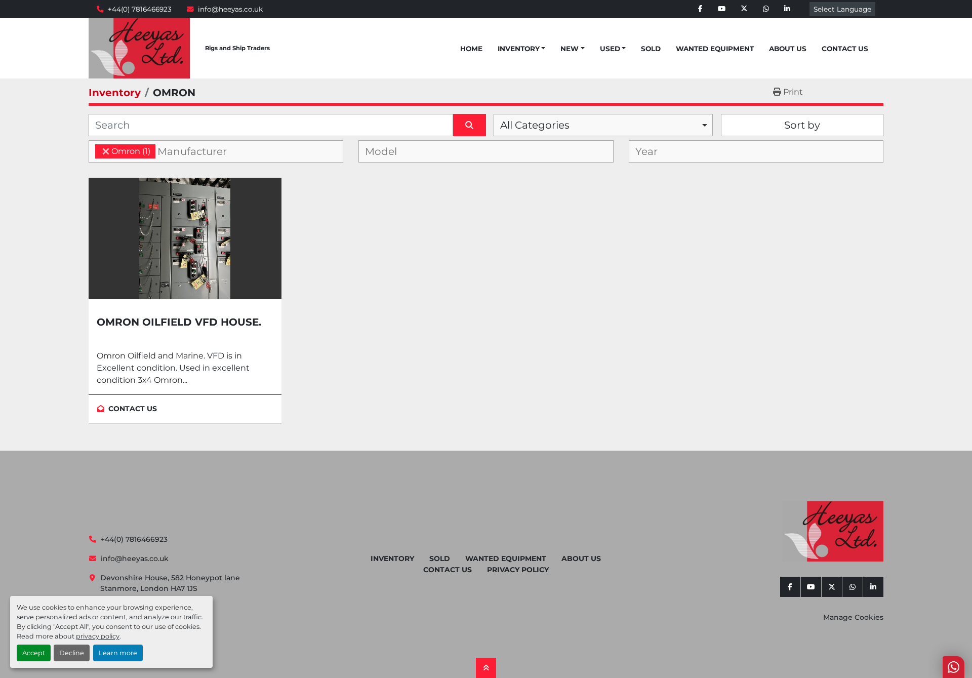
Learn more (118, 653)
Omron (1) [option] (122, 151)
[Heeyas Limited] (832, 531)
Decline (71, 653)
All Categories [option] (535, 125)
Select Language (842, 9)
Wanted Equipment (715, 49)
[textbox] (200, 151)
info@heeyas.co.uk (230, 9)
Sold (651, 49)
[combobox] (603, 125)
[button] (521, 49)
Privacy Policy (518, 569)
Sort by (802, 125)
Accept (33, 653)
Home (471, 49)
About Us (787, 49)
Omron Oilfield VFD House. (179, 322)
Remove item (105, 151)
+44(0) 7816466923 (140, 9)
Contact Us (845, 49)
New (569, 49)
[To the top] (486, 668)
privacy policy (97, 636)
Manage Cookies (853, 617)
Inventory (519, 49)
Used (610, 49)
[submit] (469, 125)
